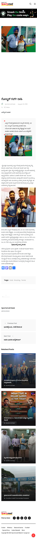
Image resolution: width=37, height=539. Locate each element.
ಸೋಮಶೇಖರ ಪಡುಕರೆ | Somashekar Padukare (17, 498)
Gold (11, 280)
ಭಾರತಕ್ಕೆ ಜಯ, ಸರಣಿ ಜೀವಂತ (13, 327)
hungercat (26, 533)
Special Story (6, 530)
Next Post (7, 336)
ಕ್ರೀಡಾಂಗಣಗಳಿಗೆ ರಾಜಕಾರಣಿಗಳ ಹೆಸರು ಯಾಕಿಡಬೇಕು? (17, 495)
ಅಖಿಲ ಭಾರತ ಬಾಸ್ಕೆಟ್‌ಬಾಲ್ (12, 340)
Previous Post (12, 323)
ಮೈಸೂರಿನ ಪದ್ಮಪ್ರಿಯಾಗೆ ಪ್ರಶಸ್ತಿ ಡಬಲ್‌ (12, 458)
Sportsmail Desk (8, 308)
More (23, 530)
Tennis (23, 280)
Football (27, 527)
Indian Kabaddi (16, 530)
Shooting (17, 280)
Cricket (3, 527)
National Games (18, 527)
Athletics (9, 527)
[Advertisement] (18, 77)
